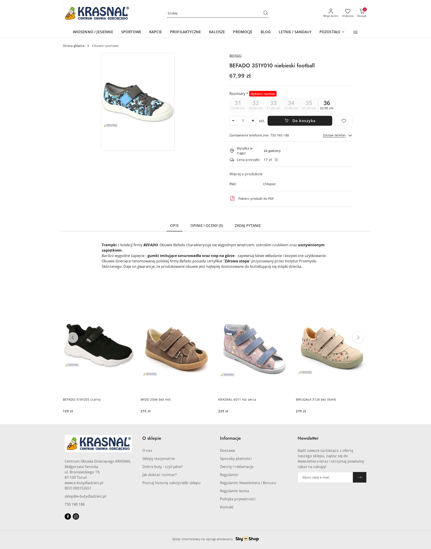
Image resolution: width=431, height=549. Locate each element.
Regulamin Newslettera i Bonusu (248, 482)
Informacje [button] (230, 438)
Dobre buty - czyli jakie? (162, 466)
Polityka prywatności (237, 498)
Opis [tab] (174, 225)
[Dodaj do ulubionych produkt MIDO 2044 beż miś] (207, 302)
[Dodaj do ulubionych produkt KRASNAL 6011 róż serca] (285, 302)
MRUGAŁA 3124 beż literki (316, 399)
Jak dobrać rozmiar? (159, 474)
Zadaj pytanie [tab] (248, 225)
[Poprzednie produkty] (73, 337)
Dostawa (227, 450)
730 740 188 (75, 504)
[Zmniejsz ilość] (233, 120)
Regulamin (229, 474)
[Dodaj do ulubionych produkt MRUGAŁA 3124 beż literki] (363, 302)
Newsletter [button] (308, 438)
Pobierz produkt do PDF (256, 198)
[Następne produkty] (358, 337)
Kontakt (226, 507)
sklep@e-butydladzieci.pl (85, 496)
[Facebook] (68, 516)
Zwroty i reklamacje (236, 466)
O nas (147, 450)
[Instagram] (76, 516)
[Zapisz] (359, 477)
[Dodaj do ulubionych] (343, 121)
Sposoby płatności (236, 458)
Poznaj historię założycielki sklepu (171, 482)
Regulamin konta (234, 490)
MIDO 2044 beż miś (156, 399)
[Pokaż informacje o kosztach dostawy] (276, 159)
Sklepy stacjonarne (158, 458)
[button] (355, 32)
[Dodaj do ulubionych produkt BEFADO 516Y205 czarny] (130, 302)
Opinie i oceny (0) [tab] (206, 225)
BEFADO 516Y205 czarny (82, 399)
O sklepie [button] (151, 438)
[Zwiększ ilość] (252, 120)
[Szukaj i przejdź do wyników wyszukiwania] (265, 13)
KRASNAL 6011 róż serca (237, 399)
